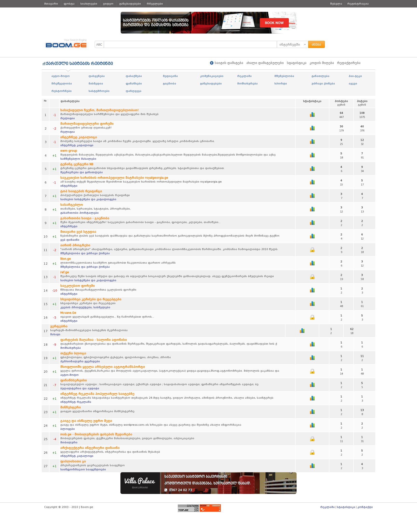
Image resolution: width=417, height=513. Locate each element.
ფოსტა (69, 3)
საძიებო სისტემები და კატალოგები (88, 199)
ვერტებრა (59, 326)
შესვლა (336, 3)
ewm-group (68, 150)
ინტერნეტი (68, 185)
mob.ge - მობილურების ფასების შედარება (96, 434)
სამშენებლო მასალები (78, 158)
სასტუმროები (99, 91)
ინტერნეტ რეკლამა (75, 402)
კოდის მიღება (322, 63)
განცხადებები (130, 3)
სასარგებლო (71, 204)
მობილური (68, 442)
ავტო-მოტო (60, 76)
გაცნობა (169, 83)
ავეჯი (353, 83)
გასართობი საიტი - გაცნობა (84, 218)
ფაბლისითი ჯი (73, 461)
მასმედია (96, 83)
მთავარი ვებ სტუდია (78, 231)
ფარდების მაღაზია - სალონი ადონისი (93, 340)
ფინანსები (134, 83)
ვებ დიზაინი (69, 239)
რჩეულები (155, 3)
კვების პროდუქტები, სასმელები (85, 307)
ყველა (49, 11)
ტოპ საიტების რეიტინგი (81, 191)
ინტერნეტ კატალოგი (78, 137)
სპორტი (280, 83)
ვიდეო (108, 3)
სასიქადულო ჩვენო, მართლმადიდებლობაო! (99, 110)
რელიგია (67, 118)
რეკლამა (244, 76)
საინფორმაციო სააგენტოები (83, 469)
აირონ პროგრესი (75, 245)
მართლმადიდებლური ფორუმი (87, 123)
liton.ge (65, 258)
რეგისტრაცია (358, 3)
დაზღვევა (133, 91)
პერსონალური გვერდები (80, 361)
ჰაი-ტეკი (355, 76)
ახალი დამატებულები (265, 63)
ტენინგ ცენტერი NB (76, 164)
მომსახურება (247, 83)
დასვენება (97, 76)
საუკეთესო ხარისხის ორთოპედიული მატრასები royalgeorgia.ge (114, 177)
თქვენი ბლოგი (73, 353)
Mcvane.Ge (68, 313)
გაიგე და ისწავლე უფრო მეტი (86, 421)
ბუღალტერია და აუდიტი (79, 388)
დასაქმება (134, 76)
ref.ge (64, 272)
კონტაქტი (365, 507)
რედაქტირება (349, 63)
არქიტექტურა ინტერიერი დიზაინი (90, 448)
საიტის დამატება (229, 63)
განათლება (320, 76)
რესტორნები (61, 91)
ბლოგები (67, 429)
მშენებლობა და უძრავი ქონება (85, 253)
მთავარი (51, 3)
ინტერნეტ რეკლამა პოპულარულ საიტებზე (97, 394)
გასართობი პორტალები (79, 212)
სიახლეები (88, 3)
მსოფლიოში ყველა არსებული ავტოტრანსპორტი (102, 367)
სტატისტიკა (296, 63)
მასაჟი (55, 334)
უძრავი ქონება (323, 83)
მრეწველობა (61, 83)
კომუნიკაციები (211, 76)
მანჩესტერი (70, 407)
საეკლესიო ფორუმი (77, 285)
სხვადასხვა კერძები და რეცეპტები (90, 299)
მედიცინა (170, 76)
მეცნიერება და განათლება (81, 172)
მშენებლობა (284, 76)
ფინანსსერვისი (73, 380)
